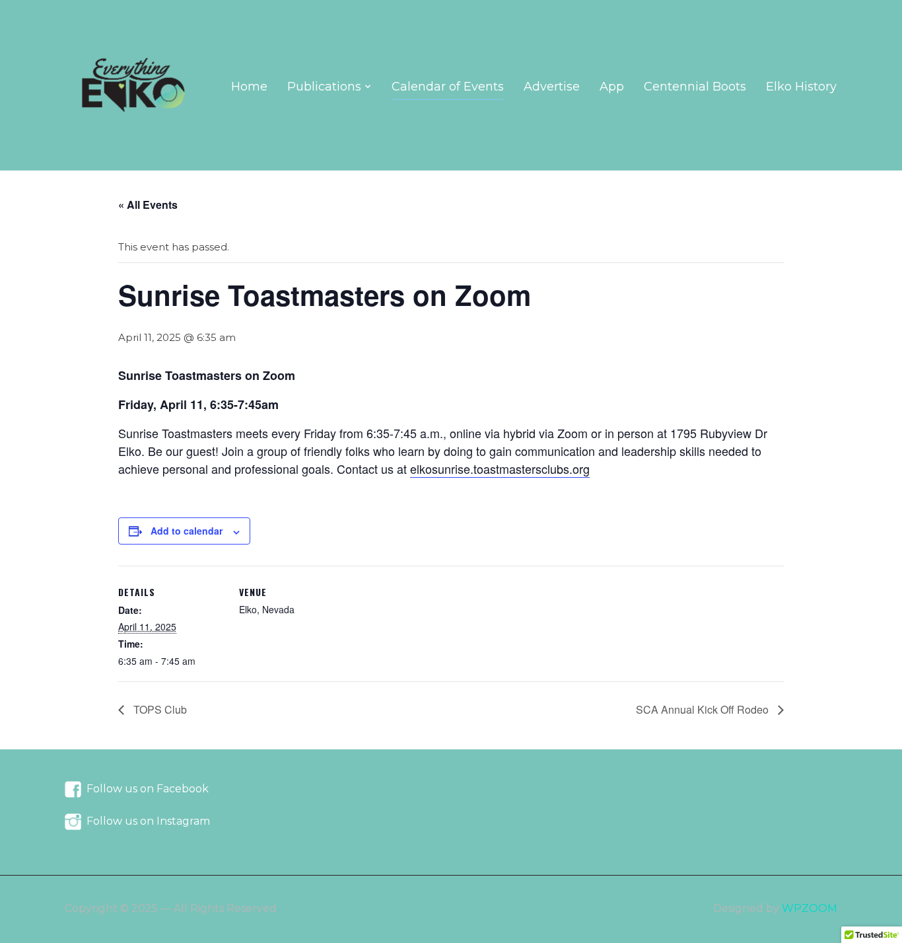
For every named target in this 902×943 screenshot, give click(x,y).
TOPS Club (159, 709)
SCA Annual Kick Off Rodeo (703, 709)
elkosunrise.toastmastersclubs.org (500, 468)
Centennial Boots (695, 86)
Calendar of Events (448, 86)
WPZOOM (809, 908)
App (612, 86)
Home (249, 86)
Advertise (552, 86)
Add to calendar (187, 530)
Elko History (801, 86)
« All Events (148, 204)
